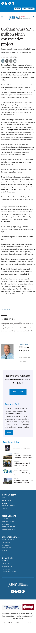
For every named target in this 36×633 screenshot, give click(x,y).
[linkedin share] (2, 61)
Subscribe (18, 391)
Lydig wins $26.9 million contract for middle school (16, 328)
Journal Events (7, 566)
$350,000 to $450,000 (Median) (18, 419)
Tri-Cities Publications (9, 571)
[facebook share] (10, 61)
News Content (9, 494)
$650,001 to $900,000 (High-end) (18, 424)
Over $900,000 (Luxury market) (18, 427)
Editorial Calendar (8, 540)
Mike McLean (14, 57)
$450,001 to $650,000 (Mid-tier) (18, 422)
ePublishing (29, 622)
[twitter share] (6, 61)
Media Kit (4, 551)
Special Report (6, 309)
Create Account (28, 9)
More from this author (24, 360)
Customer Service (11, 536)
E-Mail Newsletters (8, 521)
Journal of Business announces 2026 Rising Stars (22, 473)
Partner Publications (8, 529)
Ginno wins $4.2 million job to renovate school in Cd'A (16, 331)
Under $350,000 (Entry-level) (17, 416)
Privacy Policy (6, 569)
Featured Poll (12, 404)
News (3, 498)
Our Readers (6, 542)
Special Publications (8, 527)
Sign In (17, 9)
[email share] (14, 61)
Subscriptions (6, 548)
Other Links (8, 557)
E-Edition (5, 519)
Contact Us (5, 563)
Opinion (4, 508)
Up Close (5, 503)
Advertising (5, 545)
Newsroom (5, 524)
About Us (5, 561)
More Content (9, 515)
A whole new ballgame (22, 448)
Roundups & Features (8, 506)
